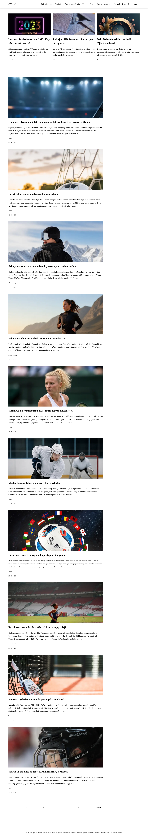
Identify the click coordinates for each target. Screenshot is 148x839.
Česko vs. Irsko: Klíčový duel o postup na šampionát (37, 555)
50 (79, 807)
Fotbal (84, 4)
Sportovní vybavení (112, 4)
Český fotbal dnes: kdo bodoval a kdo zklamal (33, 194)
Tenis (124, 4)
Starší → (99, 807)
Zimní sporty (133, 4)
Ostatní (99, 4)
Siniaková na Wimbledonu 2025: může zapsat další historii (40, 410)
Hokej (92, 4)
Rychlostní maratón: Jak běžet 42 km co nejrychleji (37, 627)
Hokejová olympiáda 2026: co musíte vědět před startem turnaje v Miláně (49, 122)
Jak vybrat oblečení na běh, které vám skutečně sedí (37, 338)
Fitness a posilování (72, 4)
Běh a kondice (46, 4)
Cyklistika (58, 4)
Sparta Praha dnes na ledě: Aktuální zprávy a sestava (38, 771)
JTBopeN (12, 4)
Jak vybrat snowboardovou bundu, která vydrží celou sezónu (42, 266)
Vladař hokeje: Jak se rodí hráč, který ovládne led (36, 482)
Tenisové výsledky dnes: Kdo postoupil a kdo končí (36, 699)
